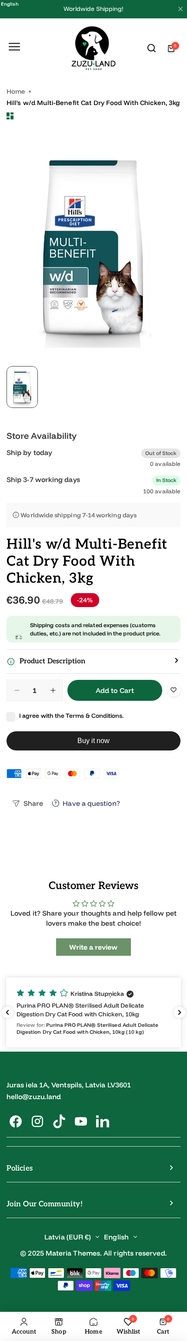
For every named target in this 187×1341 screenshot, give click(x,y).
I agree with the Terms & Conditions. (71, 716)
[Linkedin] (103, 1121)
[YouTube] (81, 1121)
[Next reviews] (179, 1012)
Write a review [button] (93, 947)
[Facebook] (16, 1121)
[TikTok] (59, 1121)
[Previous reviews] (7, 1012)
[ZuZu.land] (94, 48)
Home (16, 91)
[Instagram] (37, 1121)
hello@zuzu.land (34, 1096)
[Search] (151, 48)
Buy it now (93, 740)
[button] (93, 661)
